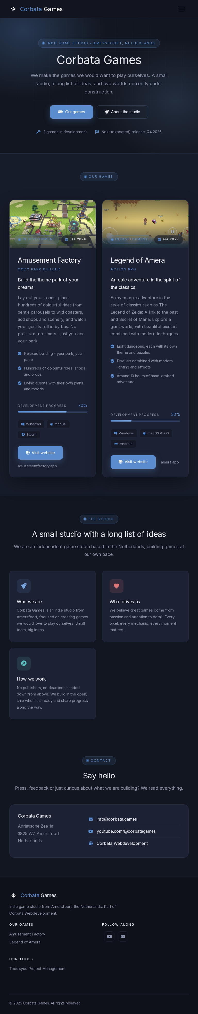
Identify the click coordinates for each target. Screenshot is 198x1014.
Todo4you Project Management (37, 968)
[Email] (123, 936)
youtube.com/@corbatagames (126, 831)
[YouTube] (109, 936)
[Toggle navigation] (182, 9)
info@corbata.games (117, 819)
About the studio (125, 111)
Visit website (43, 452)
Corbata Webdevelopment (122, 843)
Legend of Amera (24, 942)
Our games (75, 111)
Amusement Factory (27, 934)
